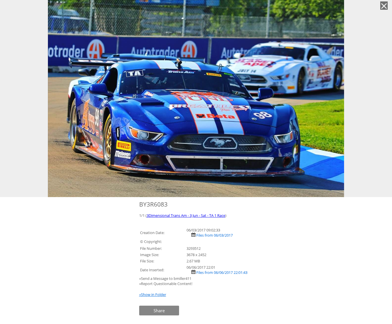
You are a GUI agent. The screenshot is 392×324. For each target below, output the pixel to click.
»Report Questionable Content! (165, 283)
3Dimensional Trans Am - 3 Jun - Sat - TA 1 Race (186, 215)
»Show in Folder (152, 294)
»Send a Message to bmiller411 (165, 278)
